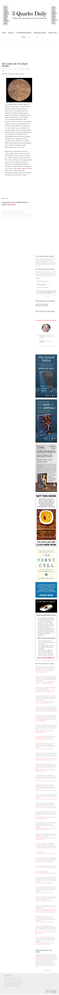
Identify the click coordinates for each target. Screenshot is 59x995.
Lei (36, 775)
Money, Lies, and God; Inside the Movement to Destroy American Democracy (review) (17, 215)
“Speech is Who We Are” (40, 711)
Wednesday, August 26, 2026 (48, 683)
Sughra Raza (38, 852)
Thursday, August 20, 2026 (47, 883)
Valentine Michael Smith (40, 937)
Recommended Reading (23, 32)
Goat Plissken (38, 905)
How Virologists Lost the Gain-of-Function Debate (13, 211)
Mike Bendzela (38, 707)
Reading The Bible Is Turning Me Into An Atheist (45, 719)
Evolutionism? (38, 748)
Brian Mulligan (38, 743)
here (6, 198)
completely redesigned (46, 955)
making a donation (15, 986)
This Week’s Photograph (40, 847)
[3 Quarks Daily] (29, 19)
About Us (11, 32)
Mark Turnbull (38, 666)
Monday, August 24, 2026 (40, 732)
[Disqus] (17, 237)
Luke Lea (37, 715)
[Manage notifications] (55, 992)
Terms (46, 296)
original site (39, 954)
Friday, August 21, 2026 (40, 839)
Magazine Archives (40, 32)
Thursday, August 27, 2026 (40, 672)
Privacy (49, 296)
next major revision (39, 960)
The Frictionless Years (40, 780)
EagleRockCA (38, 764)
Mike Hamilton (38, 696)
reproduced (25, 168)
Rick (36, 857)
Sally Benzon (38, 753)
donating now (11, 204)
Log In (23, 37)
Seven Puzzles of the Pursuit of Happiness (44, 670)
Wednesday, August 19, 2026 (51, 912)
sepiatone (37, 926)
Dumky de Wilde (40, 962)
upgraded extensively (42, 958)
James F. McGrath (39, 811)
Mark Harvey (38, 676)
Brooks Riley (38, 843)
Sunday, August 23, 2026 (47, 748)
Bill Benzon (37, 877)
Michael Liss (38, 736)
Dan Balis (50, 958)
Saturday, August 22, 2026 (40, 771)
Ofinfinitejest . (38, 725)
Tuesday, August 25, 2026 (47, 702)
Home (4, 32)
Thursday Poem (38, 861)
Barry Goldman (38, 887)
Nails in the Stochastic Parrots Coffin (43, 931)
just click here (38, 265)
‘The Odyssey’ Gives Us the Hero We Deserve (44, 730)
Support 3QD (52, 32)
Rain (36, 822)
